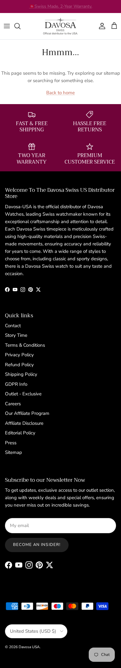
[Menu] (7, 26)
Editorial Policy (20, 433)
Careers (13, 404)
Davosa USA (29, 646)
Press (10, 443)
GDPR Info (16, 384)
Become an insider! (36, 544)
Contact (13, 326)
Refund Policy (19, 365)
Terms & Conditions (25, 345)
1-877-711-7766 (76, 9)
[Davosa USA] (60, 26)
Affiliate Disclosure (24, 423)
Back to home (60, 93)
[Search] (20, 26)
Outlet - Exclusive (23, 394)
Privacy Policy (19, 355)
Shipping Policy (21, 374)
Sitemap (13, 452)
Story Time (16, 335)
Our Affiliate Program (27, 413)
